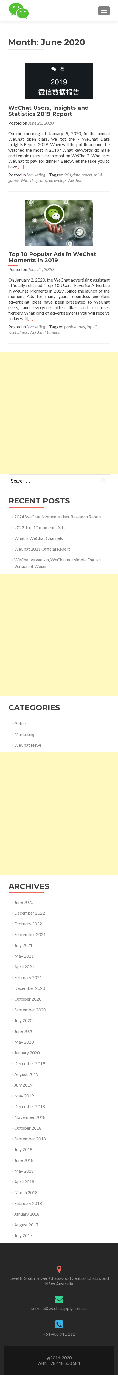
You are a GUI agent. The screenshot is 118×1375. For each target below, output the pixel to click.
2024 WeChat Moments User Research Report (58, 516)
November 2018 (30, 1117)
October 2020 (27, 998)
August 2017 (26, 1224)
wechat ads (18, 332)
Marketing (36, 174)
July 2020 (23, 1020)
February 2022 (28, 923)
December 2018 (29, 1106)
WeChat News (28, 744)
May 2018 (24, 1170)
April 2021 (24, 966)
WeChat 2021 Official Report (42, 548)
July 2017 (23, 1235)
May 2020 (24, 1041)
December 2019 (29, 1063)
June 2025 (23, 902)
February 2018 (28, 1203)
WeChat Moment (44, 332)
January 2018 (27, 1213)
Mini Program (33, 180)
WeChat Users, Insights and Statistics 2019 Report (48, 110)
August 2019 (26, 1074)
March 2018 (26, 1192)
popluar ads (74, 326)
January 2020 (27, 1052)
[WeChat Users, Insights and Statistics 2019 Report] (59, 80)
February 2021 (28, 977)
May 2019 (24, 1095)
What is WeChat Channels (38, 538)
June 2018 (23, 1160)
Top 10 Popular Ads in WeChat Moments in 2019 (52, 257)
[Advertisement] (59, 413)
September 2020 (30, 1009)
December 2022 (29, 912)
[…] (21, 166)
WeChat (74, 180)
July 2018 (23, 1149)
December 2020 (29, 988)
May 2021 (24, 955)
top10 (91, 326)
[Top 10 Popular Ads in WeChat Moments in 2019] (59, 222)
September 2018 (30, 1138)
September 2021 (30, 934)
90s (67, 174)
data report (82, 174)
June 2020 (23, 1031)
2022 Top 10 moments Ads (39, 527)
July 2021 (23, 945)
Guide (20, 723)
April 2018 (24, 1181)
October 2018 (27, 1127)
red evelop (56, 180)
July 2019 (23, 1084)
